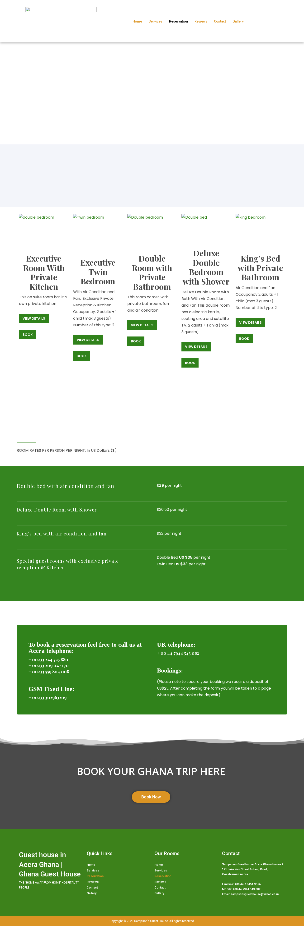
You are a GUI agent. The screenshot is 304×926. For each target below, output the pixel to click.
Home (137, 21)
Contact (220, 21)
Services (155, 21)
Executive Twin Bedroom (97, 271)
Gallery (238, 21)
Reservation (178, 21)
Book (28, 334)
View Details (34, 318)
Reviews (201, 21)
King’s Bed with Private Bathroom (260, 267)
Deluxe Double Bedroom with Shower (206, 267)
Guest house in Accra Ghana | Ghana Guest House (50, 864)
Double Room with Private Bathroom (152, 272)
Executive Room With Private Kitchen (44, 272)
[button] (151, 797)
